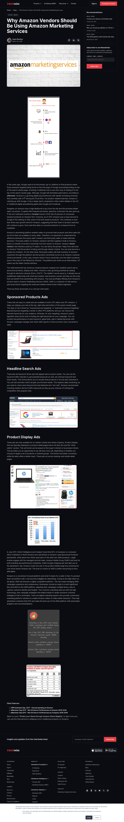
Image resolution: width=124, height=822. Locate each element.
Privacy (9, 795)
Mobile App (10, 782)
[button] (37, 3)
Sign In (94, 4)
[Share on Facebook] (69, 40)
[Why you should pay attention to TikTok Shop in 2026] (101, 29)
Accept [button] (89, 817)
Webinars (88, 773)
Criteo (34, 799)
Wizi (8, 779)
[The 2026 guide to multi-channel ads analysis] (101, 37)
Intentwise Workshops (92, 764)
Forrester (35, 214)
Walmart (34, 796)
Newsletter (10, 776)
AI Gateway (35, 768)
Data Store (35, 771)
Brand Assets (11, 798)
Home (9, 10)
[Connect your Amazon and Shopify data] (101, 20)
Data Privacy (62, 784)
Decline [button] (97, 817)
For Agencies (62, 767)
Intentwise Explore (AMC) (40, 785)
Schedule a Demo (108, 4)
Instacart (35, 802)
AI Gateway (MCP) (50, 3)
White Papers (89, 782)
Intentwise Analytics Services (67, 792)
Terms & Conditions (13, 801)
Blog (15, 10)
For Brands (61, 764)
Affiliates (9, 773)
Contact (73, 3)
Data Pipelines (36, 774)
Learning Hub (89, 779)
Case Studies (89, 776)
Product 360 (36, 782)
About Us (10, 790)
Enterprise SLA (62, 781)
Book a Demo (62, 778)
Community (10, 770)
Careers (9, 793)
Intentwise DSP (37, 793)
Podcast (88, 770)
